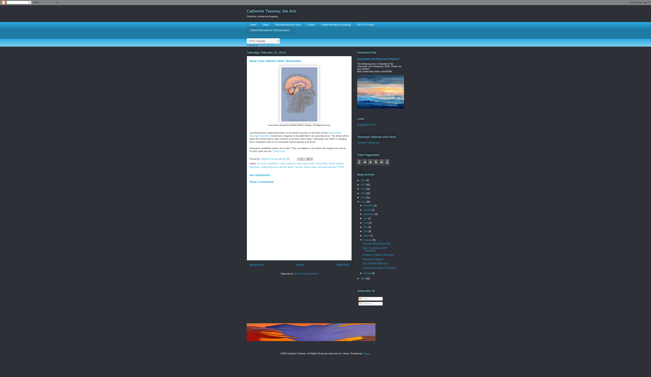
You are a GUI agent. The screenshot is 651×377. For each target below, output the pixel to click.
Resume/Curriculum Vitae (288, 24)
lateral (332, 163)
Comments (367, 303)
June (366, 223)
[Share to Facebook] (308, 159)
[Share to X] (305, 159)
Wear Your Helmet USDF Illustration (375, 249)
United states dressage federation (320, 167)
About (266, 24)
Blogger (366, 353)
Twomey (298, 167)
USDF (341, 167)
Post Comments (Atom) (306, 273)
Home (253, 24)
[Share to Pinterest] (311, 159)
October (367, 210)
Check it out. (279, 151)
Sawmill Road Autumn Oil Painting (379, 268)
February (368, 240)
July (365, 218)
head (311, 163)
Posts (364, 298)
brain (263, 163)
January (367, 273)
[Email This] (298, 159)
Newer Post (257, 264)
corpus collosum (287, 163)
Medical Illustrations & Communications (269, 30)
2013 (363, 202)
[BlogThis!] (301, 159)
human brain (321, 163)
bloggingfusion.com (366, 124)
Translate (270, 45)
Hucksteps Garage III (373, 259)
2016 (363, 189)
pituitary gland (286, 167)
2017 (363, 184)
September (369, 214)
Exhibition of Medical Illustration (378, 255)
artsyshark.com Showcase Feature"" (378, 58)
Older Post (342, 264)
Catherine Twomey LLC (368, 142)
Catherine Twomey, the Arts (271, 11)
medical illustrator (269, 167)
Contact (311, 24)
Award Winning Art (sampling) (336, 24)
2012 (363, 278)
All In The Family (365, 24)
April (366, 231)
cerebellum (272, 163)
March (366, 235)
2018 (363, 180)
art (258, 163)
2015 (363, 193)
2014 (363, 197)
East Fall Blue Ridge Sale (375, 263)
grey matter (302, 163)
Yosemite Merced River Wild (376, 243)
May (365, 227)
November (368, 205)
